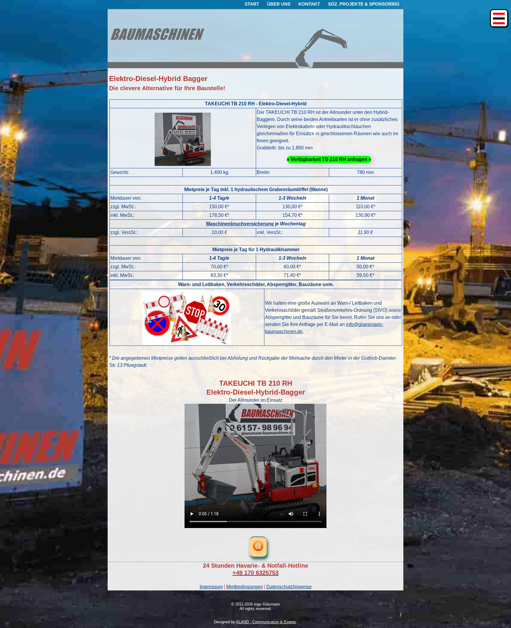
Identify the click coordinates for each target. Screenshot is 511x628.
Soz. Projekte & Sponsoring (364, 4)
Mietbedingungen (244, 586)
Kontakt (309, 4)
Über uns (278, 4)
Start (252, 4)
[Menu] (499, 18)
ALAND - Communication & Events (266, 622)
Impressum (211, 586)
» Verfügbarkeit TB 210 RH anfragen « (329, 159)
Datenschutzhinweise (289, 586)
